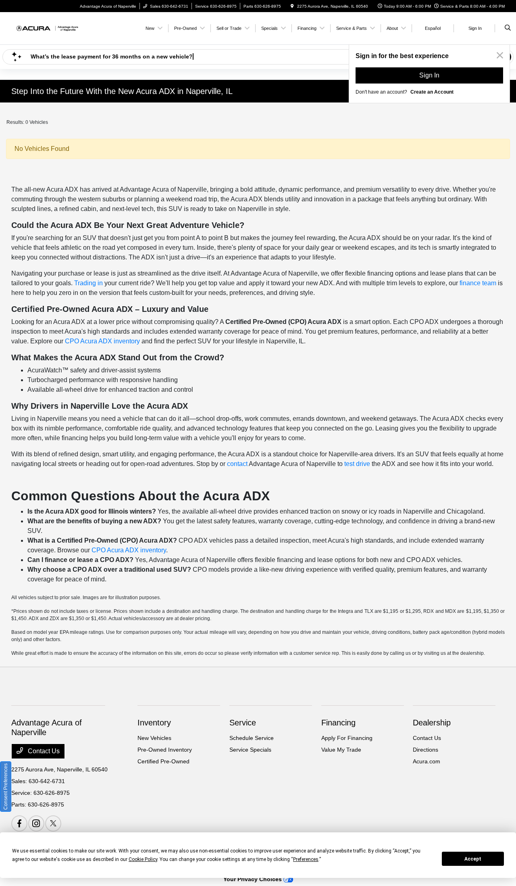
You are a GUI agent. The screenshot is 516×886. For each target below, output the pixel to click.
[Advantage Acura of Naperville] (47, 27)
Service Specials (250, 749)
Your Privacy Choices (253, 879)
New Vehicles (154, 738)
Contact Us (43, 751)
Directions (425, 749)
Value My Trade (341, 749)
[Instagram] (36, 823)
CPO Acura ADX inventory (102, 341)
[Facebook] (19, 823)
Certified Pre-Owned (163, 761)
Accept (472, 859)
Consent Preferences (5, 786)
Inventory (154, 722)
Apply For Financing (346, 738)
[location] (292, 6)
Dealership (432, 722)
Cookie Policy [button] (143, 859)
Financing (338, 722)
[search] (508, 28)
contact (237, 463)
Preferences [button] (305, 859)
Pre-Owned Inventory (164, 749)
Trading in (88, 283)
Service (242, 722)
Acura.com (426, 761)
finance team (478, 283)
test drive (357, 463)
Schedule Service (251, 738)
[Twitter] (53, 823)
